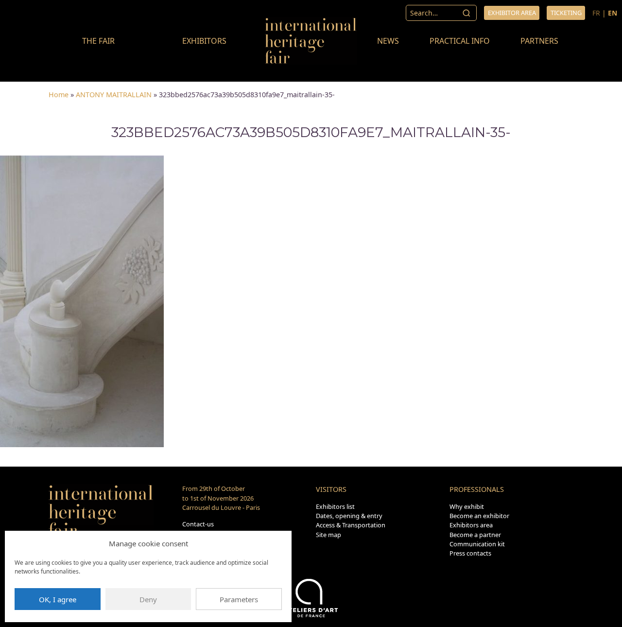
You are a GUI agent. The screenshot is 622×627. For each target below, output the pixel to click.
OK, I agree (57, 599)
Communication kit (477, 544)
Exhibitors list (335, 506)
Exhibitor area (512, 12)
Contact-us (198, 524)
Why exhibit (466, 506)
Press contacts (470, 553)
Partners (539, 40)
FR (596, 12)
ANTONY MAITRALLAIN (114, 94)
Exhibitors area (471, 525)
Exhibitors (204, 40)
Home (59, 94)
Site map (328, 534)
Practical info (460, 40)
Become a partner (475, 534)
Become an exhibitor (479, 515)
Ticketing (566, 12)
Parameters (239, 599)
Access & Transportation (350, 525)
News (388, 40)
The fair (98, 40)
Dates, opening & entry (349, 515)
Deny (148, 599)
